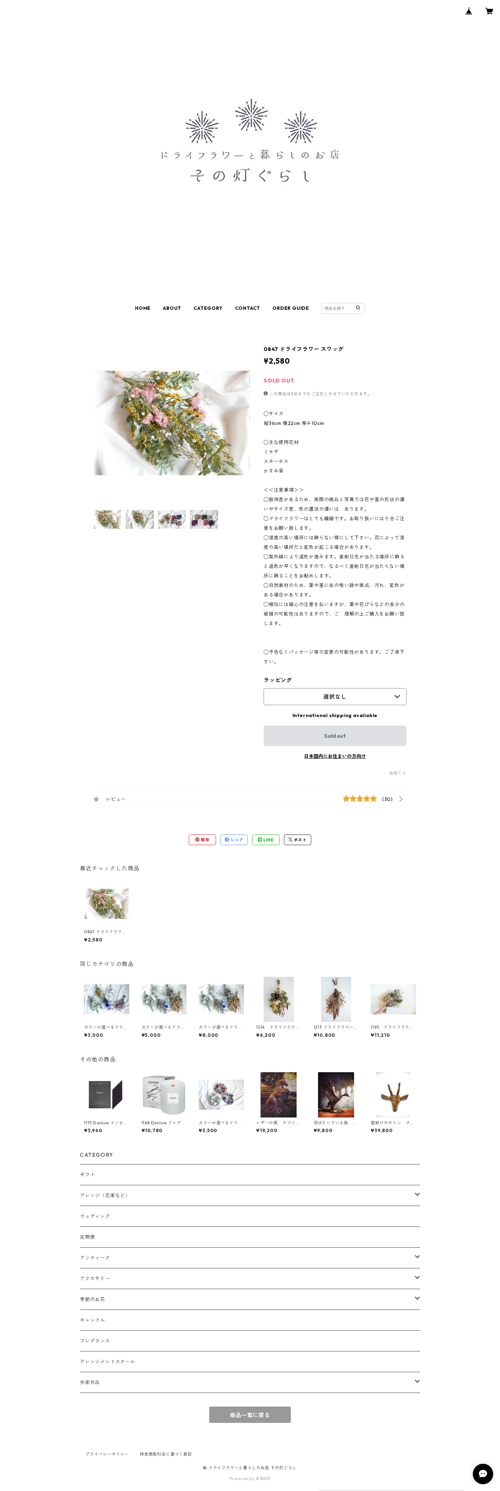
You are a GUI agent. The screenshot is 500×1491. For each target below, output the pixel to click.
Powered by (243, 1478)
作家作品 (90, 1382)
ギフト (87, 1175)
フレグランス (95, 1341)
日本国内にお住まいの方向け (335, 756)
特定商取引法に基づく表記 (166, 1454)
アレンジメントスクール (107, 1362)
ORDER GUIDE (290, 308)
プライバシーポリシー (107, 1454)
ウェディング (95, 1216)
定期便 (87, 1237)
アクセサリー (95, 1278)
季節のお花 (92, 1299)
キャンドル (92, 1320)
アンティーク (95, 1258)
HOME (143, 308)
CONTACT (248, 308)
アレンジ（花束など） (105, 1195)
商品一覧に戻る (250, 1415)
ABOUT (172, 308)
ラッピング (278, 680)
